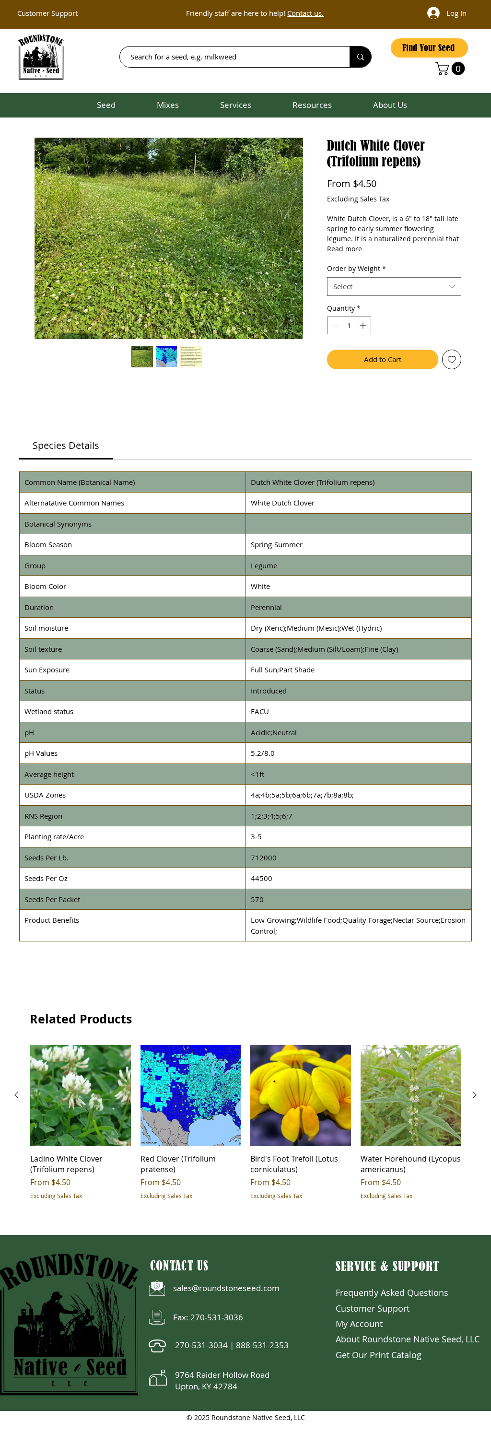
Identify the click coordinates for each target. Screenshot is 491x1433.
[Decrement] (334, 325)
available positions (282, 16)
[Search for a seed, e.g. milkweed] (360, 57)
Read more (344, 248)
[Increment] (364, 325)
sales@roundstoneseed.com (226, 1287)
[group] (245, 1122)
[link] (66, 445)
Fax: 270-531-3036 (208, 1317)
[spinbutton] (349, 325)
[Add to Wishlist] (452, 359)
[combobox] (394, 286)
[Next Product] (474, 1095)
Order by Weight (356, 268)
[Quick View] (80, 1095)
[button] (451, 68)
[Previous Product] (16, 1095)
